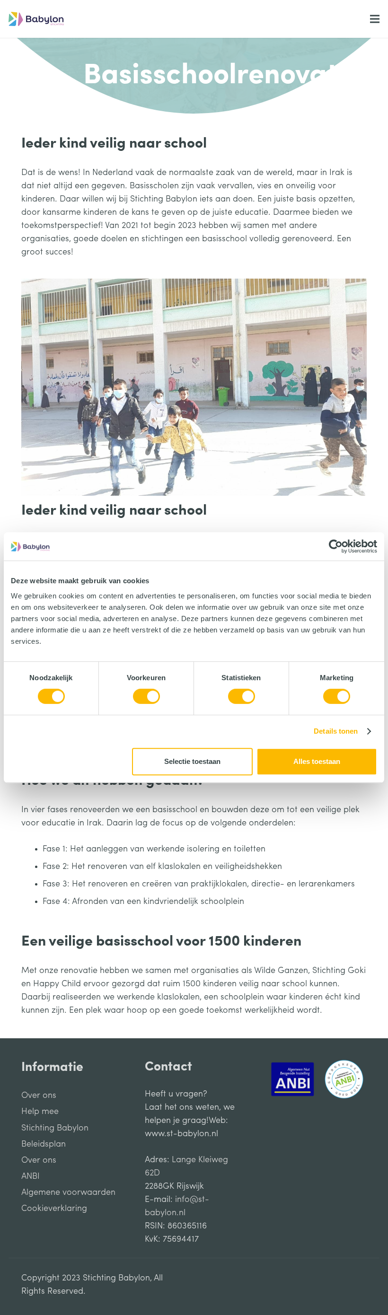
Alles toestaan (316, 761)
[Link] (36, 19)
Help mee (40, 1111)
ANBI (30, 1176)
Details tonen (336, 731)
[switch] (146, 696)
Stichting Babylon (54, 1128)
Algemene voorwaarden (68, 1192)
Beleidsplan (43, 1144)
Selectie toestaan (192, 761)
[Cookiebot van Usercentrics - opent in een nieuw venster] (335, 546)
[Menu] (375, 19)
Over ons (38, 1095)
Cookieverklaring (54, 1208)
